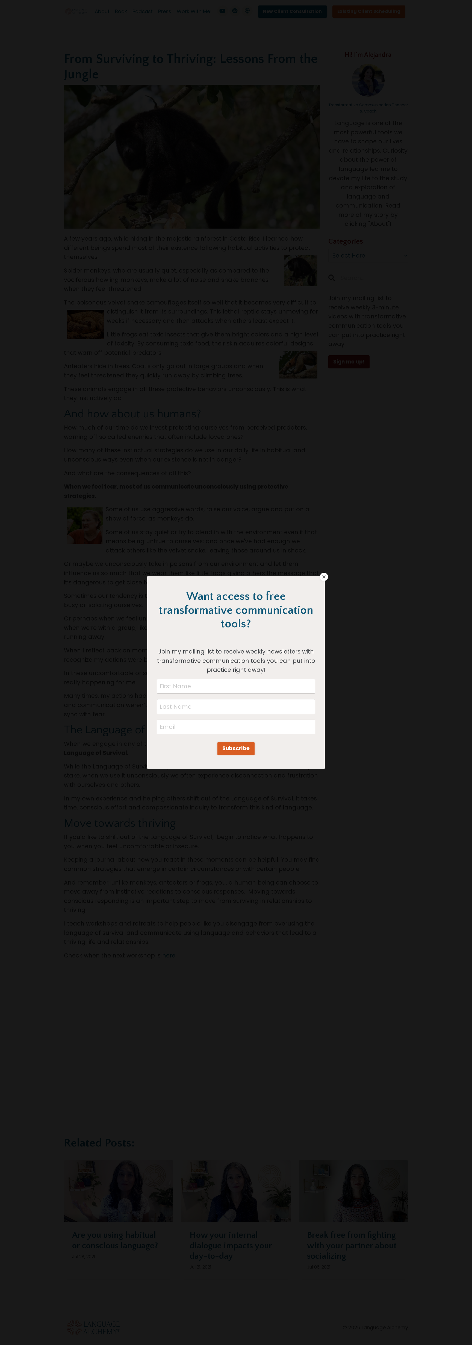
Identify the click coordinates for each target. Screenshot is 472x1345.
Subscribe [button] (236, 748)
